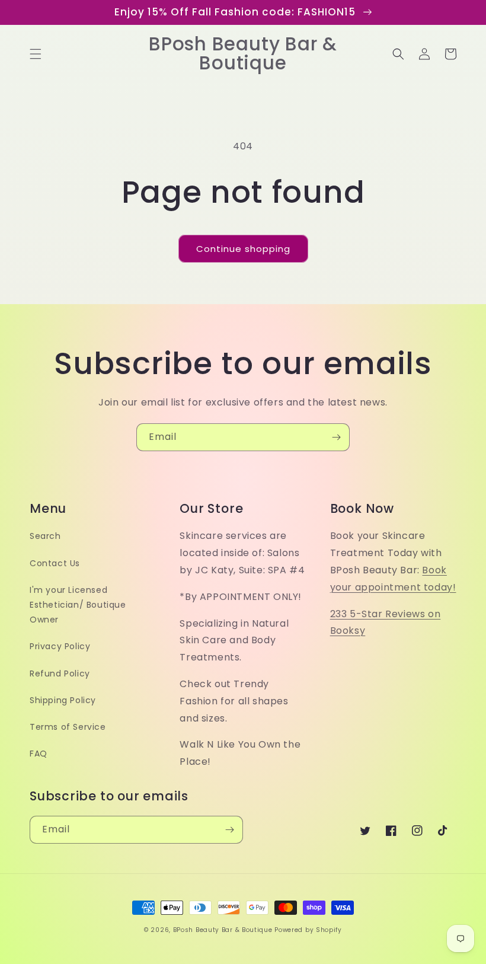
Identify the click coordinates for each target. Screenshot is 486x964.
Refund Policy (60, 673)
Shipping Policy (63, 700)
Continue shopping (243, 248)
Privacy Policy (60, 646)
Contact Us (55, 563)
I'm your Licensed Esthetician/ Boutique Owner (78, 604)
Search (45, 536)
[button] (36, 54)
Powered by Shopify (308, 929)
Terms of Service (68, 727)
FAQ (38, 753)
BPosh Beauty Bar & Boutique (223, 929)
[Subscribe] (336, 437)
